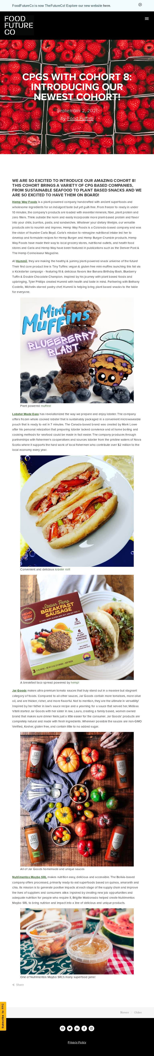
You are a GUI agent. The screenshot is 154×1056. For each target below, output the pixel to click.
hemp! (75, 682)
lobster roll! (63, 569)
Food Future (80, 118)
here (106, 5)
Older (138, 1012)
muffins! (46, 406)
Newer (124, 1012)
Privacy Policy (77, 1042)
